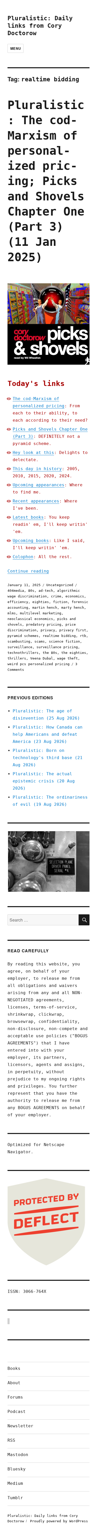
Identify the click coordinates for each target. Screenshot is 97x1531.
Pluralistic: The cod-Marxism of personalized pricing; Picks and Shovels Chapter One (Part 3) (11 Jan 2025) (46, 181)
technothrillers (23, 653)
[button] (48, 861)
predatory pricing (43, 624)
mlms (12, 613)
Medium (15, 1483)
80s (31, 591)
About (14, 1382)
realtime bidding (59, 636)
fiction (60, 602)
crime (56, 596)
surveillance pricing (57, 647)
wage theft (67, 658)
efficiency (18, 602)
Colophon (23, 556)
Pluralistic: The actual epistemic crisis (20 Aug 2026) (44, 781)
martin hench (44, 607)
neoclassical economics (30, 619)
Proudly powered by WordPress (59, 1521)
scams (39, 641)
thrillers (17, 658)
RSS (11, 1440)
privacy (48, 630)
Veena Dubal (41, 658)
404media (16, 591)
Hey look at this (33, 452)
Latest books (28, 517)
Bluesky (17, 1469)
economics (74, 596)
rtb (83, 636)
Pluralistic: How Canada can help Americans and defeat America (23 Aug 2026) (48, 734)
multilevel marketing (40, 613)
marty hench (72, 607)
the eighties (73, 653)
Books (14, 1368)
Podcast (17, 1411)
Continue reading (28, 571)
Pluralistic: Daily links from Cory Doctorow (40, 25)
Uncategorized (59, 585)
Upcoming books (31, 540)
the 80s (50, 653)
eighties (40, 602)
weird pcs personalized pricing (39, 664)
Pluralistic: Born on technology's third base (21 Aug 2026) (48, 757)
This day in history (37, 468)
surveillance (20, 647)
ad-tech (46, 591)
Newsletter (20, 1425)
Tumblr (15, 1497)
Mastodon (18, 1454)
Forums (15, 1397)
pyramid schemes (23, 636)
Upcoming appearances (38, 484)
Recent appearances (36, 501)
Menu (15, 48)
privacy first (72, 630)
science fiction (64, 641)
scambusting (19, 641)
